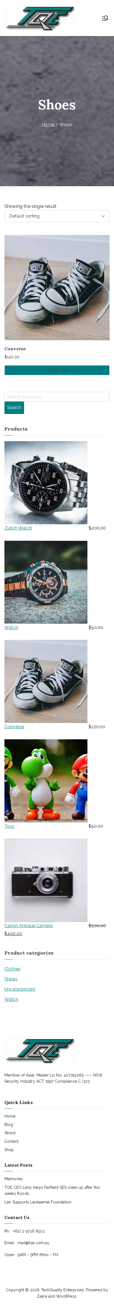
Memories (13, 1179)
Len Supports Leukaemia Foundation (37, 1202)
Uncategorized (19, 989)
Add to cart (57, 370)
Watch (11, 999)
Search (14, 407)
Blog (8, 1124)
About (9, 1133)
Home (48, 124)
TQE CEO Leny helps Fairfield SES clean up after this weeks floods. (52, 1190)
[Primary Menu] (105, 18)
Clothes (12, 969)
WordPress (66, 1296)
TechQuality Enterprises (62, 1290)
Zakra (42, 1296)
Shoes (10, 979)
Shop (9, 1149)
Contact (11, 1141)
